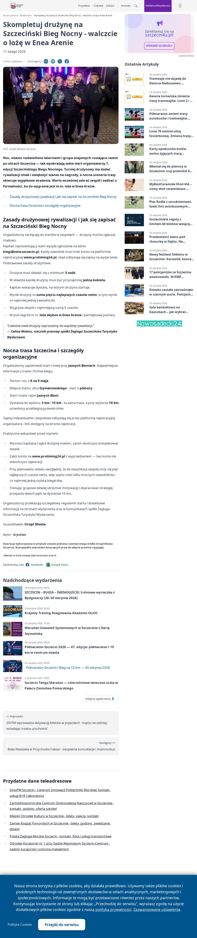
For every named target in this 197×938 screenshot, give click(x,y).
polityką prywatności (113, 909)
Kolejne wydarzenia (98, 699)
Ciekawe (98, 5)
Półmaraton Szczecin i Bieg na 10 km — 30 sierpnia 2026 (68, 667)
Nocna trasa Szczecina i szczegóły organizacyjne (45, 205)
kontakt (99, 547)
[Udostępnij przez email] (53, 61)
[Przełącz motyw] (180, 6)
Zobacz (110, 5)
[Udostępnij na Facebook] (66, 61)
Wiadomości (26, 15)
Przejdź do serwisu (62, 924)
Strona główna (10, 15)
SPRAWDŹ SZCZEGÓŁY (159, 45)
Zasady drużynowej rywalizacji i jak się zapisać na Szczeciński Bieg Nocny (63, 196)
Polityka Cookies (20, 924)
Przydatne (84, 5)
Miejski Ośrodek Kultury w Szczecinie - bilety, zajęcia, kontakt (54, 816)
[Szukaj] (136, 6)
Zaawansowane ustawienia (156, 909)
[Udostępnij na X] (60, 61)
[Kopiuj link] (46, 61)
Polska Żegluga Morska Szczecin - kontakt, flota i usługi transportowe (60, 836)
